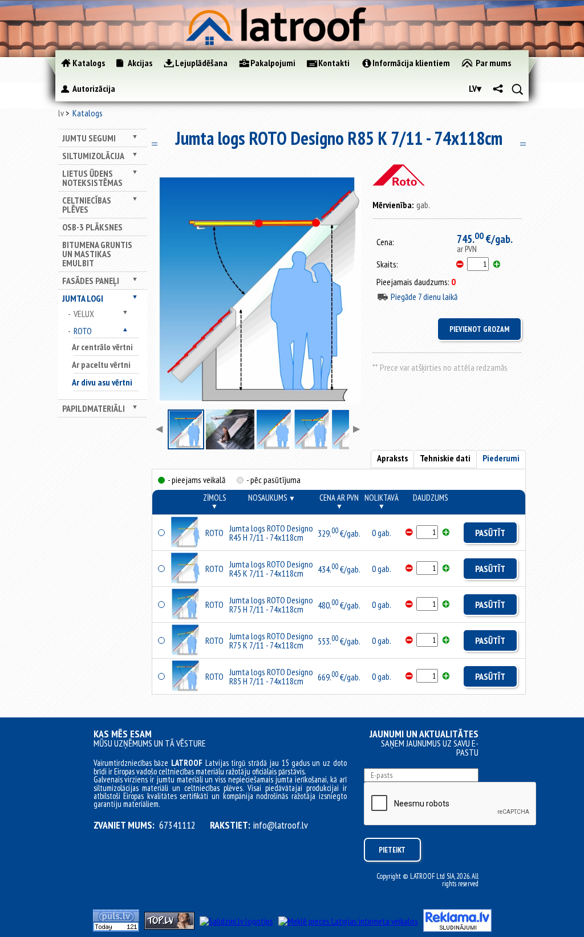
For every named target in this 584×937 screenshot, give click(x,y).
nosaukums (271, 497)
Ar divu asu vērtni (102, 382)
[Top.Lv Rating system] (169, 926)
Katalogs (87, 113)
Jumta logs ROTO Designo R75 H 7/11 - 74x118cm (271, 604)
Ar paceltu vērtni (101, 364)
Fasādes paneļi (90, 280)
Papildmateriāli (93, 408)
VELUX (84, 313)
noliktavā (381, 501)
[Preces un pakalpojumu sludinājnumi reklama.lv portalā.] (457, 928)
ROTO (83, 330)
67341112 (177, 825)
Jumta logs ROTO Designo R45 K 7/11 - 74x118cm (271, 568)
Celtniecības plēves (86, 204)
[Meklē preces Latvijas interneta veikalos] (348, 921)
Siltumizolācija (93, 155)
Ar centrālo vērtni (102, 346)
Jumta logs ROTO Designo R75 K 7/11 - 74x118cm (271, 640)
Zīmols (214, 501)
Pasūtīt (490, 532)
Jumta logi (82, 298)
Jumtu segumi (89, 138)
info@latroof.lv (280, 825)
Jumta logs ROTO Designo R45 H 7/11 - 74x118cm (271, 532)
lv (61, 113)
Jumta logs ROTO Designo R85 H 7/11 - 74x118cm (271, 676)
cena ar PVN (339, 501)
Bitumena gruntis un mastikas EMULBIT (97, 254)
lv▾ (475, 88)
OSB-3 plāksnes (92, 227)
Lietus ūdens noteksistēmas (92, 178)
